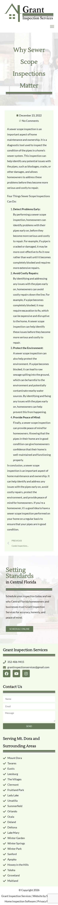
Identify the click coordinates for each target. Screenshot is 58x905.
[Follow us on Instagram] (26, 673)
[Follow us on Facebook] (6, 673)
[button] (52, 26)
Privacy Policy (45, 901)
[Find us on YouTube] (16, 673)
